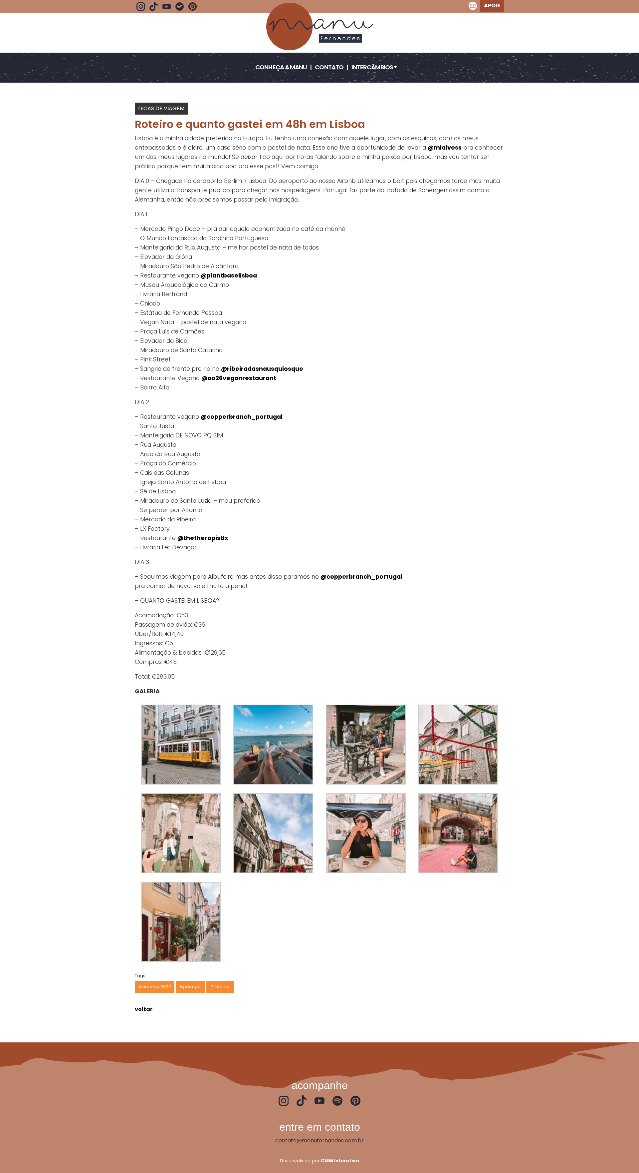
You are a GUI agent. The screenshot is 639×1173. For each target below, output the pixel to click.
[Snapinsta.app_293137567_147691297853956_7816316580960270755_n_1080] (458, 744)
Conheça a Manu (281, 67)
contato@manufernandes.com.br (319, 1140)
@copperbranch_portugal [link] (242, 417)
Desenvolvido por (319, 1161)
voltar (143, 1009)
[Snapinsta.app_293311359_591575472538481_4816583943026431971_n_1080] (273, 744)
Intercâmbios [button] (372, 67)
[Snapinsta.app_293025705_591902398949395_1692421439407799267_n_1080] (273, 833)
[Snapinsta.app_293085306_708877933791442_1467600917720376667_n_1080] (181, 833)
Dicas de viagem (161, 108)
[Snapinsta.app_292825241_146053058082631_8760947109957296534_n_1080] (366, 833)
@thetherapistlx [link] (202, 538)
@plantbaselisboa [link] (229, 276)
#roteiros (220, 986)
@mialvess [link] (445, 148)
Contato (329, 67)
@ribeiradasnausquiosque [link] (262, 369)
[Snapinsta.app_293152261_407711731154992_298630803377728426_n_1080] (366, 744)
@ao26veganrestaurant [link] (238, 378)
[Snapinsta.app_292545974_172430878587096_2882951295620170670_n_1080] (181, 921)
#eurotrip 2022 (154, 986)
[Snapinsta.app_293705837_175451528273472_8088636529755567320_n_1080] (181, 744)
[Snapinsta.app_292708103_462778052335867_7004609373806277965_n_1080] (458, 833)
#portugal (190, 986)
